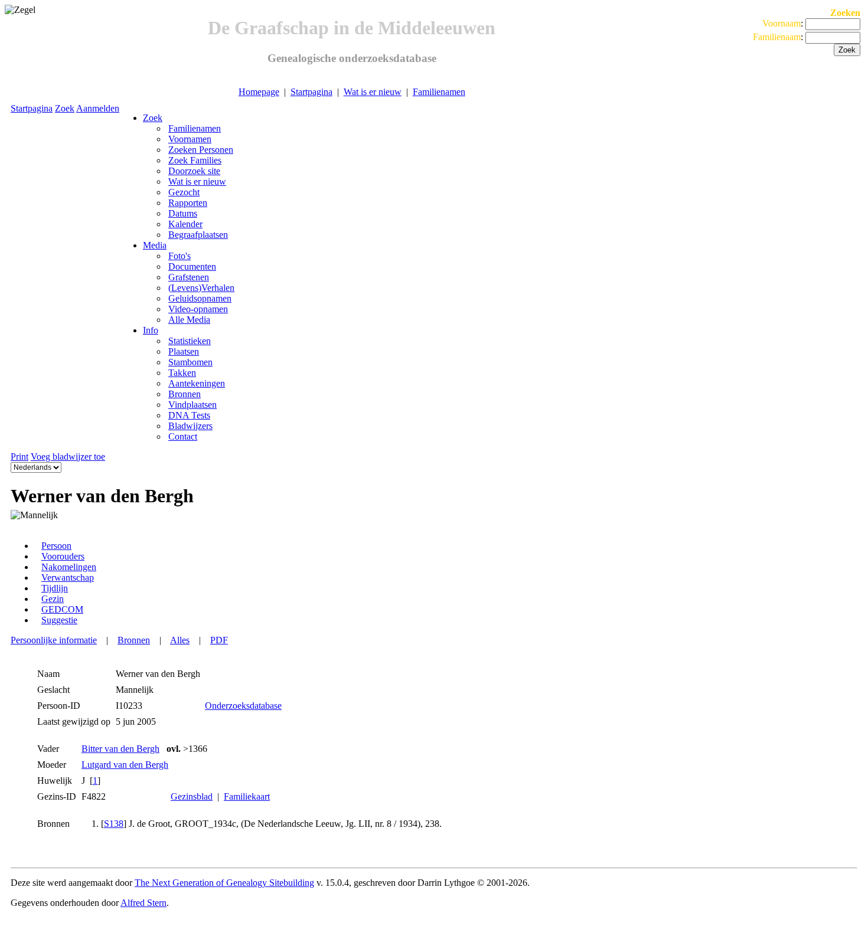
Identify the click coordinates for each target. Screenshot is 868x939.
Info (150, 330)
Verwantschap (67, 577)
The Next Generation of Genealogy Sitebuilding (224, 883)
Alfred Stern (143, 903)
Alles (180, 640)
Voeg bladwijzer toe (68, 456)
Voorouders (62, 556)
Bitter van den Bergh (120, 749)
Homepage (259, 92)
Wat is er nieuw (373, 92)
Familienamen (439, 92)
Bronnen (134, 640)
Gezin (52, 599)
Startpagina (311, 92)
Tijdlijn (54, 588)
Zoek (64, 108)
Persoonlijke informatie (54, 640)
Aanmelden (97, 108)
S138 (113, 824)
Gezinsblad (192, 796)
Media (155, 245)
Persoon (56, 546)
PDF (219, 640)
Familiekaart (247, 796)
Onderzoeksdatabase (243, 706)
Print (19, 456)
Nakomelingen (68, 567)
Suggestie (59, 620)
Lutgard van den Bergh (124, 765)
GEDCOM (62, 609)
